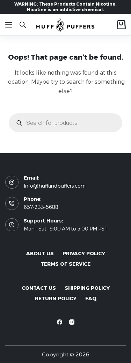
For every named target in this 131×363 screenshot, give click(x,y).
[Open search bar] (22, 25)
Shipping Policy (87, 288)
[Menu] (8, 24)
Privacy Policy (84, 253)
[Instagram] (71, 322)
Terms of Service (65, 264)
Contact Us (39, 288)
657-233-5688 (41, 207)
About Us (40, 253)
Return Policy (56, 298)
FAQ (90, 298)
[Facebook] (59, 322)
